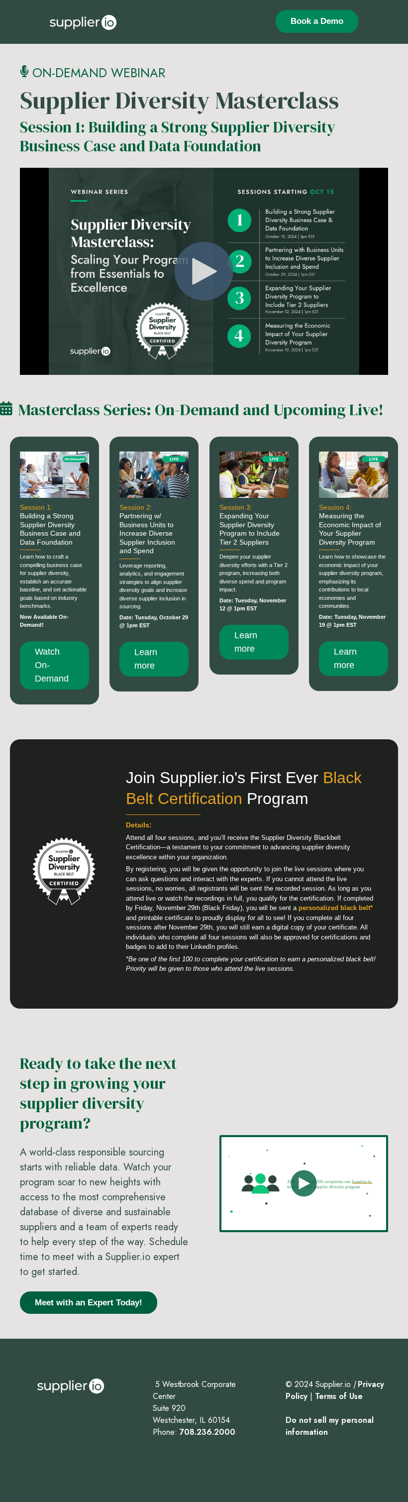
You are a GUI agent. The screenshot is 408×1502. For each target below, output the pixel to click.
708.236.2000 (207, 1432)
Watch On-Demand (52, 665)
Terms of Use (339, 1396)
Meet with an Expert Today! (88, 1302)
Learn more (145, 659)
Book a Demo (317, 21)
